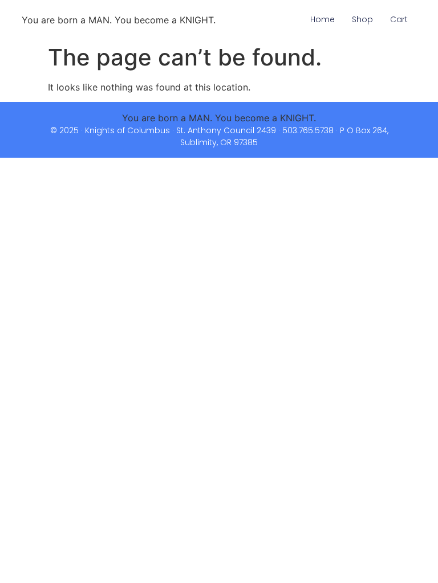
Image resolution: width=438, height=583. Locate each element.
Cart (399, 19)
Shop (362, 19)
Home (322, 19)
